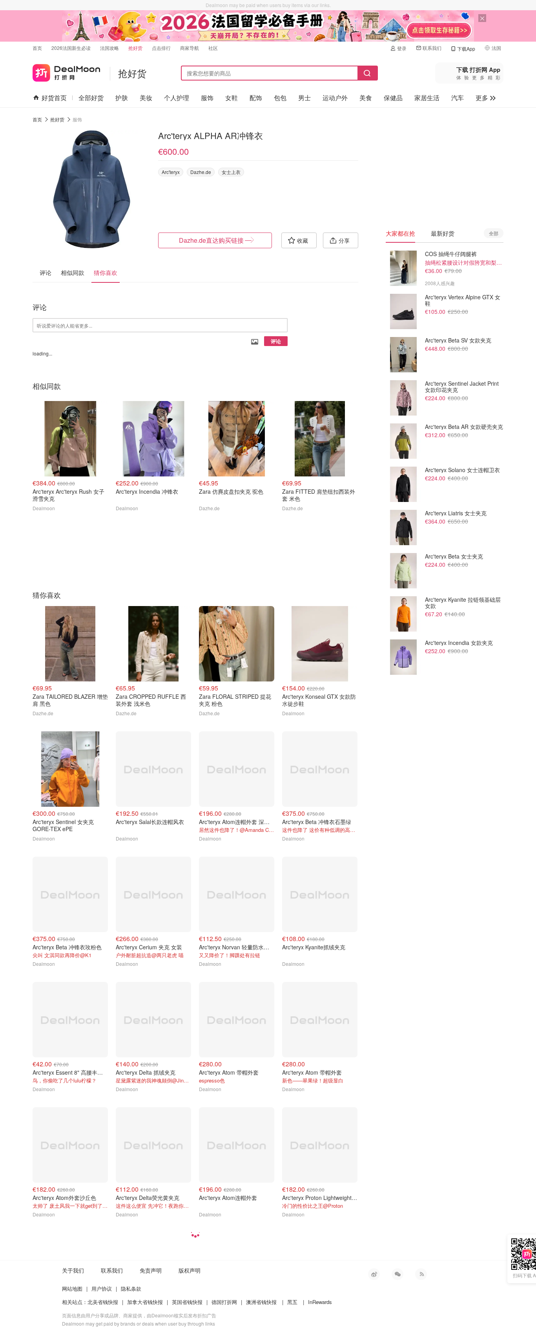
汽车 (457, 97)
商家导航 (189, 47)
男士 (304, 97)
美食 (365, 97)
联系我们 (432, 47)
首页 (37, 47)
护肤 (121, 97)
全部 (493, 233)
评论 (276, 341)
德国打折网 (224, 1302)
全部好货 (91, 97)
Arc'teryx (171, 171)
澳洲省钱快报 (261, 1302)
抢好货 (135, 47)
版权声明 (190, 1270)
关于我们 (73, 1270)
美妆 (146, 97)
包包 (280, 97)
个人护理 (176, 97)
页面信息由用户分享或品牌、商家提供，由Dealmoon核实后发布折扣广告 (139, 1315)
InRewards (320, 1302)
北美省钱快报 (103, 1302)
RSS (421, 1274)
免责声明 (151, 1270)
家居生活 (426, 97)
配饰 (256, 97)
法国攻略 (109, 47)
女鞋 (231, 97)
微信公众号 (397, 1274)
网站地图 (72, 1288)
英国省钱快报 (187, 1302)
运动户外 (335, 97)
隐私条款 (131, 1288)
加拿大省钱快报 (145, 1302)
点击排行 (161, 47)
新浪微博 (374, 1274)
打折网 (66, 71)
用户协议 (101, 1288)
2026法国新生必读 (71, 47)
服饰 (207, 97)
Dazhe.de (200, 171)
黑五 (292, 1302)
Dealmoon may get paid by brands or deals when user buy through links (138, 1323)
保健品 (393, 97)
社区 (213, 47)
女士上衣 (231, 171)
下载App (466, 48)
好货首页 (54, 97)
